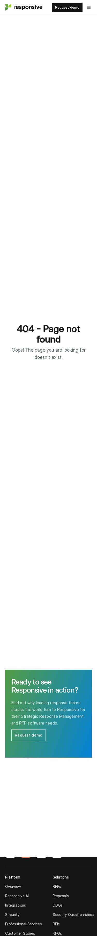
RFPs (57, 886)
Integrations (15, 905)
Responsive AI (17, 896)
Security (12, 914)
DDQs (58, 905)
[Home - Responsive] (23, 7)
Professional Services (23, 924)
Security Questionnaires (73, 914)
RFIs (56, 924)
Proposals (61, 896)
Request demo (67, 7)
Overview (13, 886)
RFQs (57, 933)
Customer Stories (20, 933)
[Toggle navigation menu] (89, 7)
